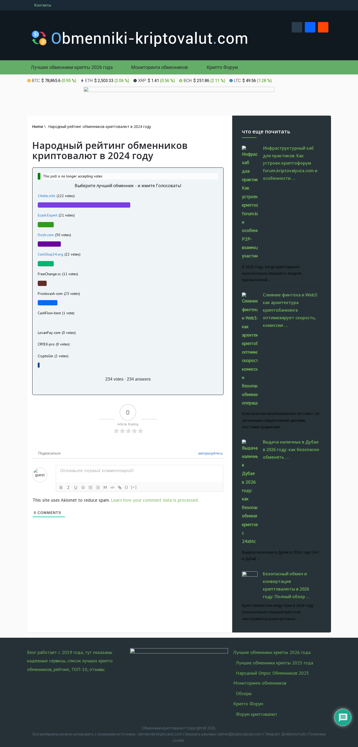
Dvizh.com (46, 234)
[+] (134, 487)
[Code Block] (112, 487)
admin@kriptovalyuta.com (240, 734)
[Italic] (68, 487)
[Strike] (83, 487)
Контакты (42, 5)
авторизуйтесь (210, 453)
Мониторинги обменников (159, 67)
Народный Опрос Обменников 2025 (272, 673)
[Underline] (75, 487)
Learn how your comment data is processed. (155, 500)
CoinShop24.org (50, 254)
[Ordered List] (90, 487)
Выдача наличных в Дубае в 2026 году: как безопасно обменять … (291, 449)
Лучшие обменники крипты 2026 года (72, 67)
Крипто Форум (221, 67)
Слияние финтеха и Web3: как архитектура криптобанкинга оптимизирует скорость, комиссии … (290, 310)
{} (126, 487)
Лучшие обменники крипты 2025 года (274, 663)
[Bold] (61, 487)
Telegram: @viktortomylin (285, 734)
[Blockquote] (105, 487)
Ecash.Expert (47, 215)
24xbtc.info (46, 195)
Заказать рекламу (200, 734)
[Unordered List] (97, 487)
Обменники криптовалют (164, 728)
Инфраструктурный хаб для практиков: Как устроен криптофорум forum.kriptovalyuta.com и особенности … (290, 163)
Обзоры (244, 693)
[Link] (119, 487)
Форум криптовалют (256, 714)
